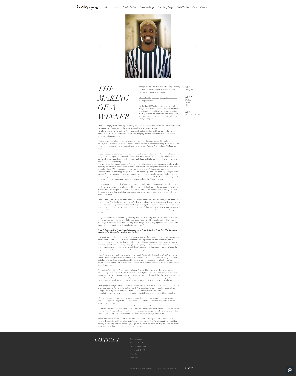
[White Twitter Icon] (189, 368)
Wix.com (173, 368)
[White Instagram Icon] (192, 368)
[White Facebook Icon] (186, 368)
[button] (148, 46)
